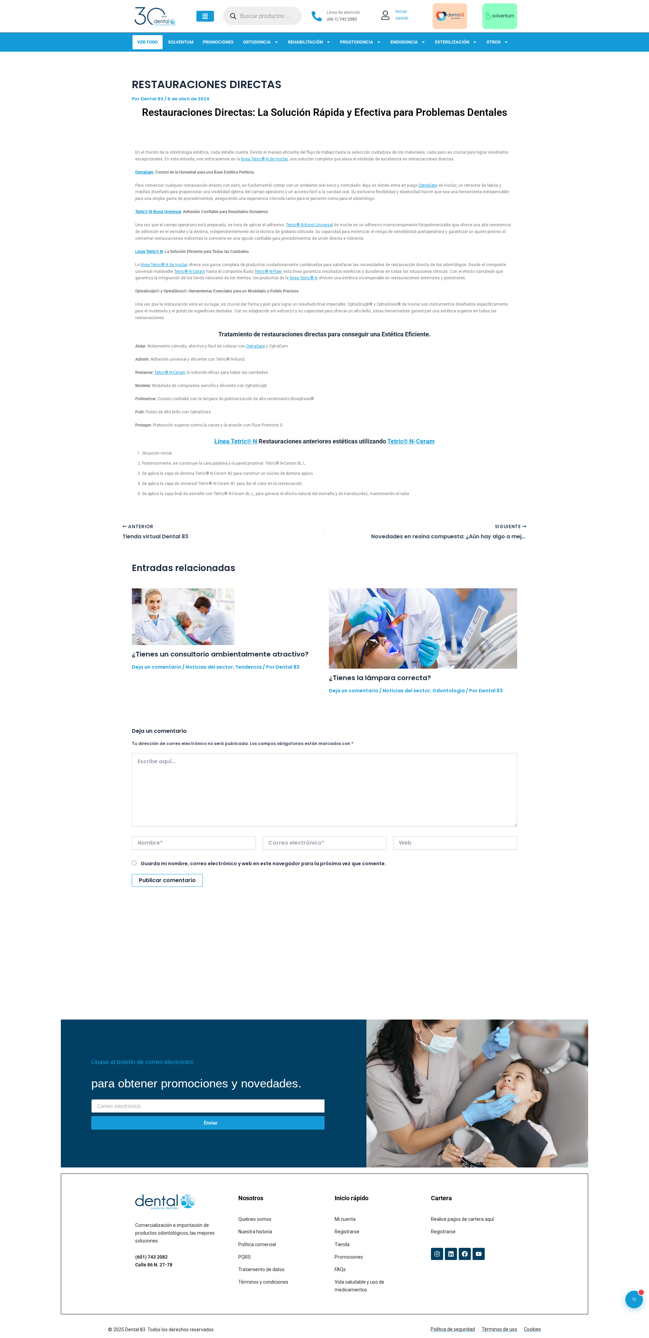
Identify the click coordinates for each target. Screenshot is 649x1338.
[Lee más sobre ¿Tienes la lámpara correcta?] (423, 628)
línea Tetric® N (303, 278)
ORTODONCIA (257, 42)
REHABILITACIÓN (305, 42)
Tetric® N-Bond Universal (158, 211)
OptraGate (144, 172)
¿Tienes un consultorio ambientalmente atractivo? (220, 654)
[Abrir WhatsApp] (632, 1321)
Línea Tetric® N (149, 251)
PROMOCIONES (218, 42)
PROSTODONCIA (356, 42)
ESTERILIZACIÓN (452, 42)
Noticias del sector (209, 667)
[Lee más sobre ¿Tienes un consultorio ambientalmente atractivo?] (183, 616)
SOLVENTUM (180, 42)
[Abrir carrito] (634, 1299)
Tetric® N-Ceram (189, 271)
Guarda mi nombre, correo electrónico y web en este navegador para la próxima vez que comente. (263, 863)
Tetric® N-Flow (268, 271)
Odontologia (448, 690)
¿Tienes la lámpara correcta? (380, 678)
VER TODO (147, 42)
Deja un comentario (156, 667)
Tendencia (248, 667)
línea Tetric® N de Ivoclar (264, 159)
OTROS (493, 42)
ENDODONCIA (404, 42)
